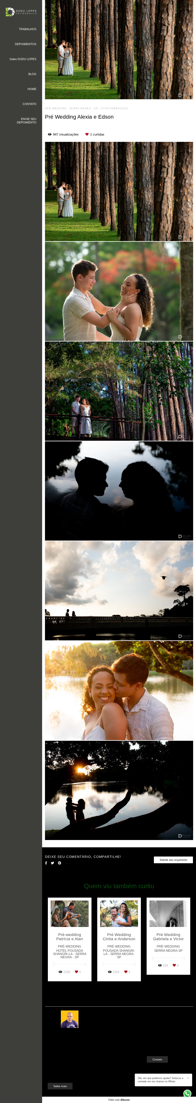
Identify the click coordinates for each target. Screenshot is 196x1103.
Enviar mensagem (163, 1020)
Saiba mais (60, 1086)
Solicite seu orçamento (173, 859)
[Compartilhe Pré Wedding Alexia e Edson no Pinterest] (59, 863)
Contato (157, 1059)
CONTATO (29, 104)
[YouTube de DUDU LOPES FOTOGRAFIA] (160, 1046)
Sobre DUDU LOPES (22, 59)
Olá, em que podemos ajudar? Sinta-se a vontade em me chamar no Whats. (160, 1080)
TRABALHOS (27, 29)
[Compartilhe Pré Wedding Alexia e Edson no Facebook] (46, 863)
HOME (32, 89)
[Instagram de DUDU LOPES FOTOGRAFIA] (154, 1046)
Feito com (119, 1099)
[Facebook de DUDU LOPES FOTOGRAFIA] (149, 1046)
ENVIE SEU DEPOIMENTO (26, 120)
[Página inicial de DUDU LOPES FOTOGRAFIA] (21, 12)
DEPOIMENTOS (25, 44)
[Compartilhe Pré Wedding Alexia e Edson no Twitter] (52, 863)
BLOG (32, 74)
